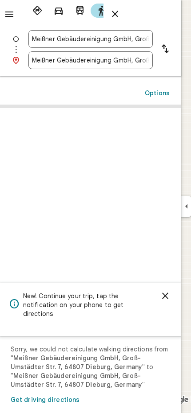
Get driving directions (45, 400)
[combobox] (90, 39)
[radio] (37, 10)
